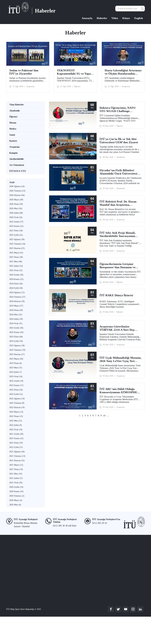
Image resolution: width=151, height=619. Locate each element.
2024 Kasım (16, 279)
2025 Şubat (16, 266)
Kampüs (13, 153)
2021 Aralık (16, 434)
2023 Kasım (16, 332)
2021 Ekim (16, 443)
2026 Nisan (16, 204)
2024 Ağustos (17, 292)
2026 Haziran (17, 195)
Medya (12, 128)
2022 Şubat (15, 425)
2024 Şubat (16, 319)
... (108, 415)
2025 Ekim (16, 230)
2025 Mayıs (16, 253)
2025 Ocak (15, 270)
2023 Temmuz (17, 350)
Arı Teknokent (16, 165)
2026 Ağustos (17, 186)
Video (114, 18)
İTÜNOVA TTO (17, 171)
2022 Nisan (16, 416)
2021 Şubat (16, 478)
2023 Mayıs (16, 359)
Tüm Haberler (16, 104)
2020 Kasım (16, 491)
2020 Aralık (16, 487)
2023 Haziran (17, 354)
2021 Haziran (17, 460)
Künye (126, 18)
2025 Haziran (17, 248)
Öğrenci (13, 116)
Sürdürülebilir (16, 159)
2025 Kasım (16, 226)
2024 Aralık (16, 275)
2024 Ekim (16, 284)
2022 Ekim (16, 390)
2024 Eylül (16, 288)
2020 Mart (15, 505)
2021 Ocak (15, 482)
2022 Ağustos (17, 398)
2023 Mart (15, 368)
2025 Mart (15, 261)
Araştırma (14, 147)
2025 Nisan (16, 257)
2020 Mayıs (15, 500)
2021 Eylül (16, 447)
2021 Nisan (16, 469)
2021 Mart (15, 474)
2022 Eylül (16, 394)
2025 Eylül (16, 235)
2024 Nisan (16, 310)
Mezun (12, 122)
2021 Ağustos (17, 452)
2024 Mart (15, 314)
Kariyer (13, 141)
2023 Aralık (16, 328)
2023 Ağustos (17, 345)
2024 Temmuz (17, 297)
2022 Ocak (15, 429)
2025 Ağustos (17, 239)
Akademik (14, 110)
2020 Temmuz (16, 496)
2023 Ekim (16, 337)
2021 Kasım (16, 438)
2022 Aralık (16, 381)
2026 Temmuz (17, 191)
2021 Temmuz (17, 456)
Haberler (102, 18)
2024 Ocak (15, 323)
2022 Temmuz (16, 403)
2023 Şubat (15, 372)
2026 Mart (15, 208)
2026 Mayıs (16, 200)
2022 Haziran (17, 407)
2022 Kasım (16, 385)
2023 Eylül (16, 341)
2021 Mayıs (16, 465)
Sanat (12, 135)
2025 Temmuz (17, 244)
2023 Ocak (15, 376)
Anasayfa (87, 18)
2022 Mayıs (16, 412)
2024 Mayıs (16, 306)
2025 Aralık (16, 222)
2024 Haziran (17, 301)
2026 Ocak (15, 217)
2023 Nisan (15, 363)
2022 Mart (15, 421)
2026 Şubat (16, 213)
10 (104, 415)
